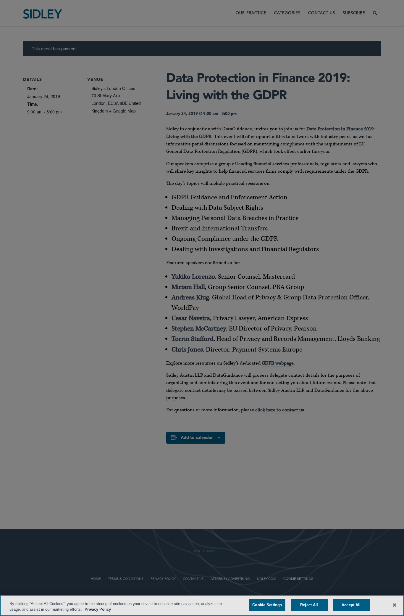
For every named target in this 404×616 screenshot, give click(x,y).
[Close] (394, 605)
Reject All (309, 605)
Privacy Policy (98, 609)
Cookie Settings (267, 605)
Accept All (351, 605)
